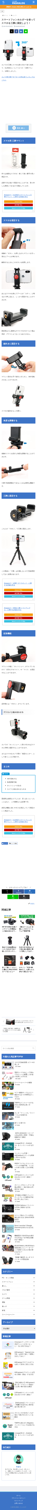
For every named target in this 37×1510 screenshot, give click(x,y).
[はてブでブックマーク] (21, 31)
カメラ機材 (14, 843)
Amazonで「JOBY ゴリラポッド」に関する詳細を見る (18, 584)
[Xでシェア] (12, 31)
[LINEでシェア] (26, 31)
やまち (18, 1466)
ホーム (18, 1495)
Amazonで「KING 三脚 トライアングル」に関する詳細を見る (17, 609)
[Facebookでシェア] (16, 31)
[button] (24, 897)
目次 (18, 128)
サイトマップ (18, 1500)
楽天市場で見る (18, 205)
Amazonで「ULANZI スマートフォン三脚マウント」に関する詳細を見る (18, 196)
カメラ (5, 843)
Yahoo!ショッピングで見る (18, 208)
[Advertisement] (18, 102)
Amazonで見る (18, 201)
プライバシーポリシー (18, 1498)
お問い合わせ (18, 1503)
